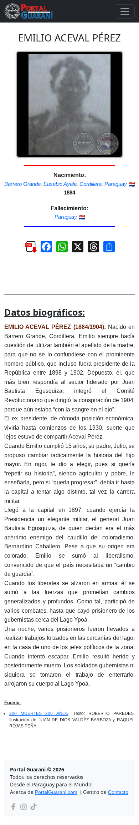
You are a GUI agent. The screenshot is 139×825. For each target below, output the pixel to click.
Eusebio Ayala (60, 184)
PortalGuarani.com (56, 792)
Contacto (118, 792)
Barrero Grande (22, 184)
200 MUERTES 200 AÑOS (38, 713)
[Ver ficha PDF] (27, 249)
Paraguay (115, 184)
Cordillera (90, 184)
